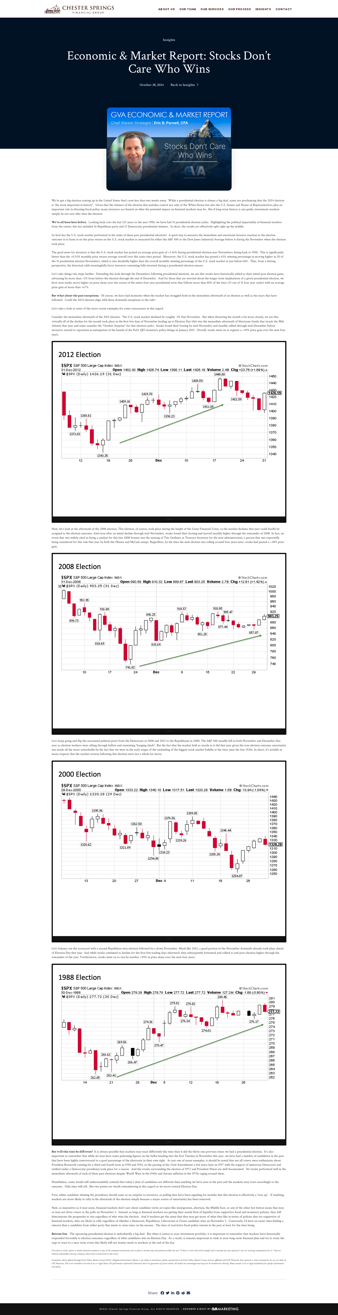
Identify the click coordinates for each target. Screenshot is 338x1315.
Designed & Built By (197, 1309)
